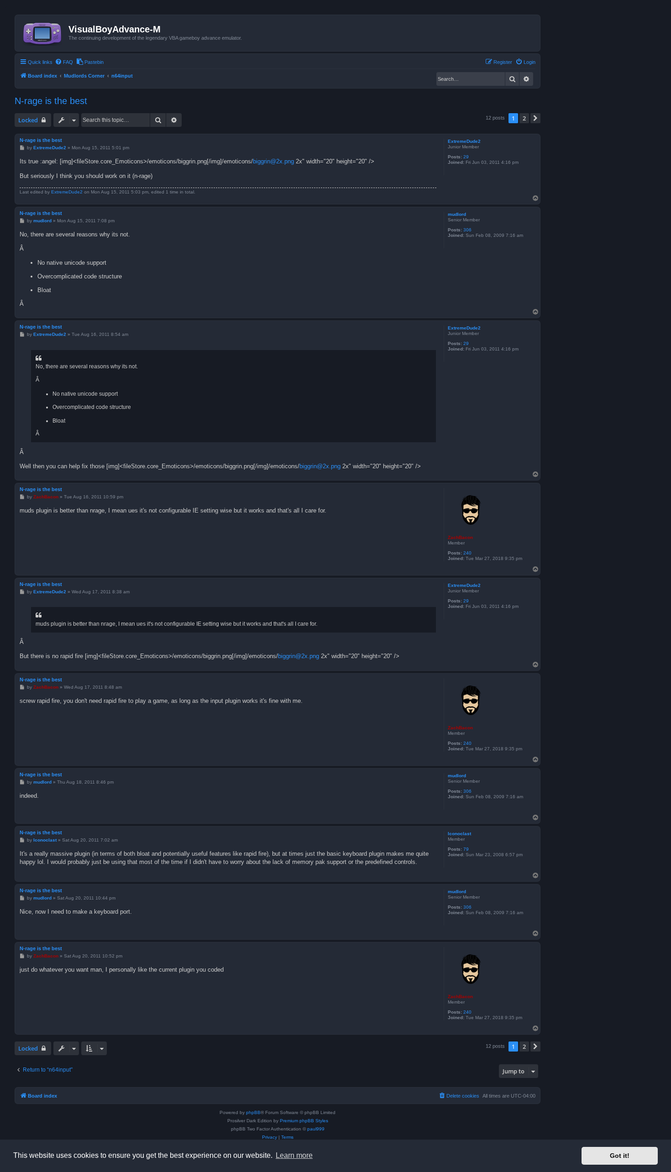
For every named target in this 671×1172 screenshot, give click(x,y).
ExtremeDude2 (464, 141)
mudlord (457, 214)
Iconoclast (459, 833)
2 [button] (524, 118)
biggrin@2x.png (273, 161)
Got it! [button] (619, 1155)
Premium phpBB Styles (304, 1120)
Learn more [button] (294, 1155)
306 (467, 229)
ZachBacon (460, 537)
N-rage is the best (51, 101)
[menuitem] (64, 62)
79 (466, 849)
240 (467, 552)
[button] (535, 118)
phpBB (253, 1112)
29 (466, 156)
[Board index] (42, 32)
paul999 (316, 1128)
